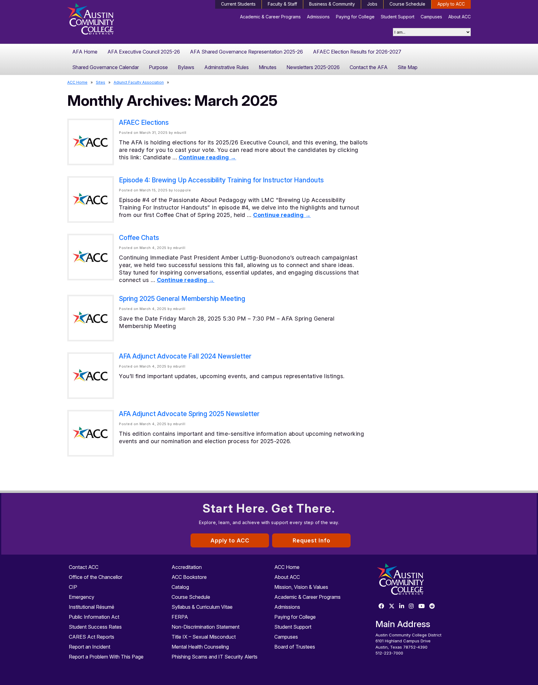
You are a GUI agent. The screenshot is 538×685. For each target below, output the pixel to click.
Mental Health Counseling (200, 647)
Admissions (318, 16)
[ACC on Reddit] (432, 606)
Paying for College (355, 16)
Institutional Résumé (91, 607)
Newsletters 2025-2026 (313, 67)
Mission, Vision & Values (301, 587)
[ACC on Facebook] (381, 606)
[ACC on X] (391, 606)
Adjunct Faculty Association (139, 82)
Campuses (431, 16)
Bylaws (186, 67)
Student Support (397, 16)
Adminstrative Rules (226, 67)
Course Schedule (407, 4)
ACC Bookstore (189, 577)
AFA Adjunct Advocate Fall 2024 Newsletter (185, 356)
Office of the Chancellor (95, 577)
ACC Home (77, 82)
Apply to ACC (451, 4)
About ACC (459, 16)
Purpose (158, 67)
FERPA (180, 617)
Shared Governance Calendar (105, 67)
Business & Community (332, 4)
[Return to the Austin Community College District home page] (115, 20)
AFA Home (84, 52)
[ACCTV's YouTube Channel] (421, 606)
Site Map (408, 67)
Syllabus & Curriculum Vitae (202, 607)
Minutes (267, 67)
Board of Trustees (294, 647)
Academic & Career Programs (270, 16)
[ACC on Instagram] (411, 606)
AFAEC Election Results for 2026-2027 (357, 52)
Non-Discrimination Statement (205, 627)
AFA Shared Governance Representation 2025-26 (246, 52)
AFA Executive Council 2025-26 (143, 52)
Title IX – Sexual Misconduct (204, 637)
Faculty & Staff (282, 4)
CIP (73, 587)
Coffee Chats (139, 238)
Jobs (372, 4)
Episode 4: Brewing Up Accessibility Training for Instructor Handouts (221, 180)
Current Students (238, 4)
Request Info (311, 540)
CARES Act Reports (91, 637)
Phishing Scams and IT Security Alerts (214, 657)
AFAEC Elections (144, 122)
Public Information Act (94, 617)
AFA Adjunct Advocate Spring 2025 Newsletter (189, 414)
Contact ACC (83, 567)
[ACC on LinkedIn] (402, 606)
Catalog (180, 587)
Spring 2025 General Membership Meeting (182, 299)
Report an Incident (89, 647)
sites (100, 82)
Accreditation (187, 567)
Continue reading (207, 157)
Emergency (81, 597)
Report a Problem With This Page (106, 657)
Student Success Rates (95, 627)
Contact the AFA (369, 67)
